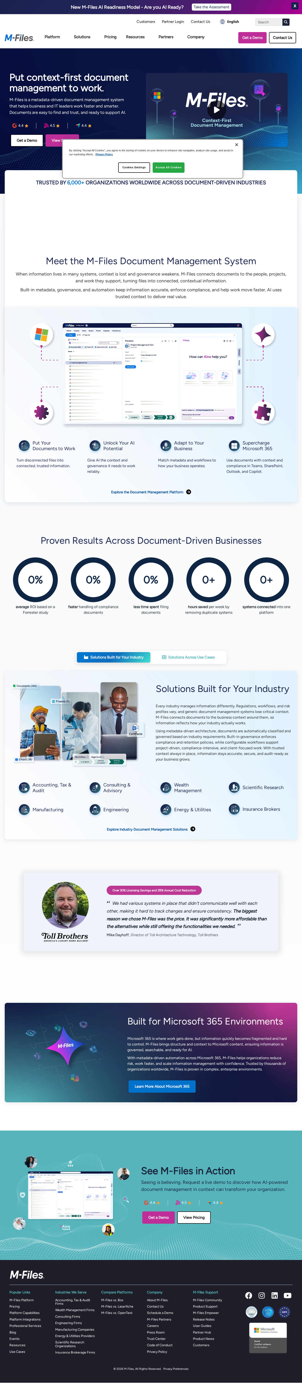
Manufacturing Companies (74, 1330)
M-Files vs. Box (112, 1300)
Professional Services (25, 1326)
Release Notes (204, 1319)
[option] (229, 21)
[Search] (285, 22)
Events (14, 1339)
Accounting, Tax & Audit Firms (72, 1302)
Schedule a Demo (160, 1313)
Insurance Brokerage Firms (75, 1352)
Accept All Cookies (168, 167)
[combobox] (229, 21)
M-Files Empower (206, 1313)
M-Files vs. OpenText (116, 1313)
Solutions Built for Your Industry (116, 657)
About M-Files (157, 1300)
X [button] (295, 6)
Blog (12, 1332)
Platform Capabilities (24, 1313)
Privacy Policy (157, 1352)
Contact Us (200, 21)
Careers (153, 1326)
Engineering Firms (68, 1323)
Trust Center (156, 1339)
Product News (203, 1339)
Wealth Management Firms (75, 1310)
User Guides (202, 1326)
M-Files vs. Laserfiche (117, 1307)
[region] (152, 159)
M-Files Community (207, 1300)
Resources (135, 36)
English (233, 21)
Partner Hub (202, 1332)
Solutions (82, 36)
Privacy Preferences (176, 1368)
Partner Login (173, 21)
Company (196, 36)
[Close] (236, 145)
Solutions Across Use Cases (191, 657)
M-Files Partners (159, 1319)
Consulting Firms (67, 1317)
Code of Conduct (159, 1345)
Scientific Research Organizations (69, 1344)
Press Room (156, 1332)
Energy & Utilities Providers (75, 1336)
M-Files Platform (21, 1300)
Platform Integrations (25, 1319)
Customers (146, 21)
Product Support (205, 1307)
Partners (166, 36)
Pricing (110, 36)
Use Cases (17, 1352)
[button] (249, 1295)
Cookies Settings (134, 167)
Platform (52, 36)
